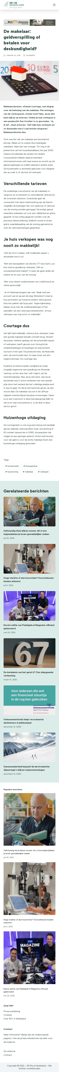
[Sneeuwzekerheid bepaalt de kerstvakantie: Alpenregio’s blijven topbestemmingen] (29, 747)
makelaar (28, 472)
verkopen (43, 472)
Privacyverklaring (12, 1011)
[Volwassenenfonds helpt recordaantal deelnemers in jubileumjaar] (29, 700)
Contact (8, 1055)
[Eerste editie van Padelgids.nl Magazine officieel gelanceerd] (29, 606)
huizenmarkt (12, 466)
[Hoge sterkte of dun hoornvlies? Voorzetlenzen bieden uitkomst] (29, 559)
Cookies (8, 1015)
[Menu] (54, 5)
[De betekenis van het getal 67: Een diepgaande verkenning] (29, 653)
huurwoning (11, 472)
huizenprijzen (30, 466)
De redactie (9, 1051)
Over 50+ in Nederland (15, 1018)
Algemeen (30, 55)
